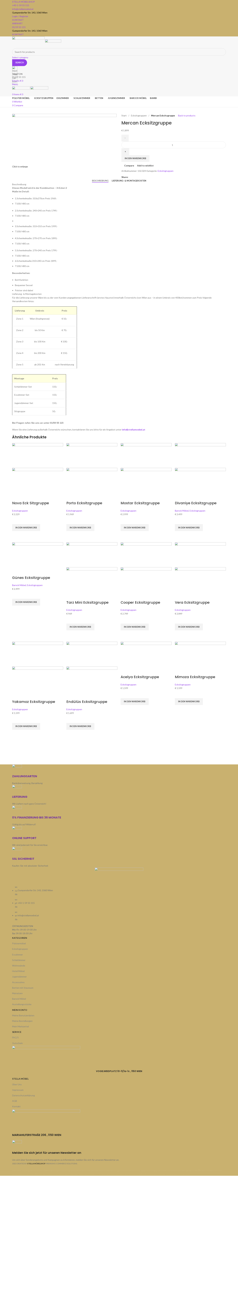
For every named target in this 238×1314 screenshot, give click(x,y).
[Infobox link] (119, 588)
